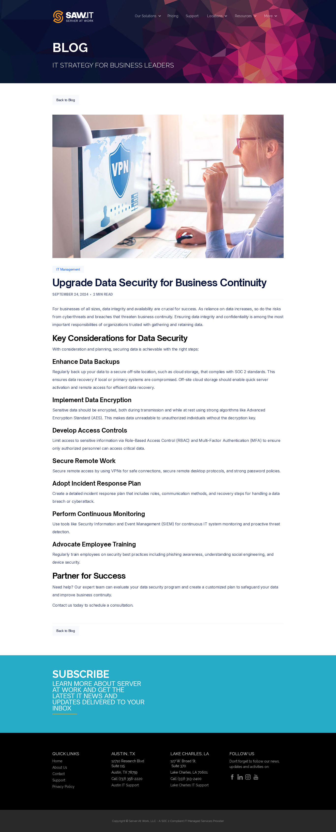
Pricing (173, 16)
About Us (59, 767)
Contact (58, 774)
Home (57, 761)
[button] (147, 16)
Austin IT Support (125, 785)
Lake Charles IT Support (189, 785)
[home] (73, 16)
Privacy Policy (63, 787)
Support (192, 16)
